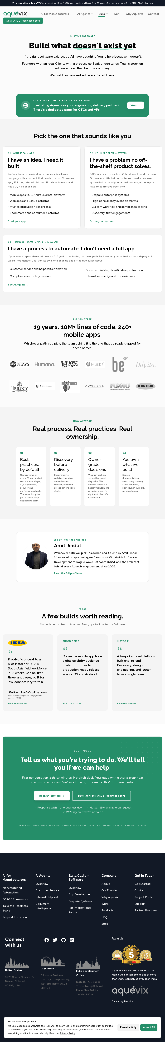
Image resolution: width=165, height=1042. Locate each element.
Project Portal (144, 897)
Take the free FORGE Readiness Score (101, 795)
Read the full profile (66, 573)
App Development (81, 894)
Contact (153, 14)
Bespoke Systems (80, 901)
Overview (42, 884)
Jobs (105, 923)
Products (107, 910)
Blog (104, 917)
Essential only (128, 1027)
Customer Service (47, 890)
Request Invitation (15, 917)
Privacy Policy (67, 1033)
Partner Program (146, 910)
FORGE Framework (15, 899)
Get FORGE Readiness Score (23, 20)
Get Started (142, 884)
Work (116, 14)
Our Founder (110, 890)
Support (140, 904)
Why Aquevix (134, 14)
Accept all (149, 1027)
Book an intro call (50, 795)
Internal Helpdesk (47, 897)
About (106, 884)
